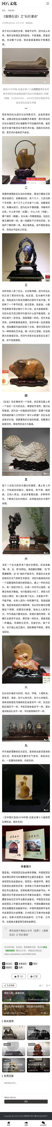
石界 (36, 930)
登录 (6, 1098)
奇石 (9, 31)
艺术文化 (7, 1028)
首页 (3, 10)
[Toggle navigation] (48, 3)
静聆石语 (7, 1060)
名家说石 (29, 23)
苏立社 (5, 872)
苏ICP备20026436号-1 (39, 1116)
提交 (26, 1101)
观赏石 (37, 89)
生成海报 (10, 985)
